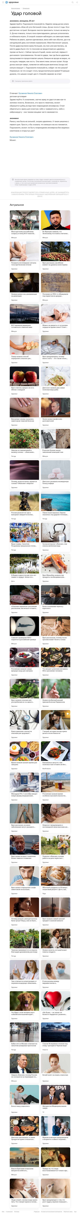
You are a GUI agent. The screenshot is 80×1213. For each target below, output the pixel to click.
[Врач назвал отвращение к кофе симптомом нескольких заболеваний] (24, 881)
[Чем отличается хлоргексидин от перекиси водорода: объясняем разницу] (24, 974)
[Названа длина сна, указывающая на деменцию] (24, 287)
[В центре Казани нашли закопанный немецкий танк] (55, 443)
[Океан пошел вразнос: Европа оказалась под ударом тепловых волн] (55, 506)
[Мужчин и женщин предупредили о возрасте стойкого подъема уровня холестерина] (55, 1130)
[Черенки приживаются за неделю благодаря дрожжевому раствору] (24, 943)
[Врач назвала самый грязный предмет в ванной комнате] (55, 912)
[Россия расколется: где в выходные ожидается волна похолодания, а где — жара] (24, 506)
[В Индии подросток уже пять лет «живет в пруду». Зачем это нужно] (24, 568)
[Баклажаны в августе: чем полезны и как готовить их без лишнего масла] (55, 756)
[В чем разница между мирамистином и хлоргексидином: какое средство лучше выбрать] (55, 974)
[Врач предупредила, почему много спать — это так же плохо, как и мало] (55, 350)
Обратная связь (68, 1211)
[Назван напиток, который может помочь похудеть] (55, 943)
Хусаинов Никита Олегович (30, 93)
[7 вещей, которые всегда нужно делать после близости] (55, 724)
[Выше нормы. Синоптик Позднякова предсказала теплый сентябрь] (24, 537)
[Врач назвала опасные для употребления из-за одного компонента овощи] (24, 693)
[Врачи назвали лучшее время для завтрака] (24, 756)
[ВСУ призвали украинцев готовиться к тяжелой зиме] (24, 318)
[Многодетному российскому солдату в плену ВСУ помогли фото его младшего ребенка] (24, 225)
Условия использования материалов (51, 1211)
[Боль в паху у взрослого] (24, 1099)
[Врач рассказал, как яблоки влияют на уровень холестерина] (55, 256)
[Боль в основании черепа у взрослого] (55, 599)
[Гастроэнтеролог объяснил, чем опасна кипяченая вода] (55, 537)
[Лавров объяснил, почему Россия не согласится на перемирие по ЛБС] (24, 1068)
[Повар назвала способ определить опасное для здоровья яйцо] (24, 350)
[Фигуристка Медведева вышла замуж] (55, 1099)
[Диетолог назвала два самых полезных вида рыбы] (55, 381)
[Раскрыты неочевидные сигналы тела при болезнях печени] (24, 256)
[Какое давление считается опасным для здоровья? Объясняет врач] (24, 724)
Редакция (37, 1211)
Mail (3, 1211)
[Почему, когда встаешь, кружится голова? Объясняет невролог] (24, 475)
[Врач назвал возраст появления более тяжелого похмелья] (24, 849)
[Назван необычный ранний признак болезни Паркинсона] (55, 693)
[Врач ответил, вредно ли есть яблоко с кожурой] (24, 381)
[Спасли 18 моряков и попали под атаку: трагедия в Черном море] (55, 1037)
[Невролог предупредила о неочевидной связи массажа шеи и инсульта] (55, 818)
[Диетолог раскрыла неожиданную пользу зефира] (55, 475)
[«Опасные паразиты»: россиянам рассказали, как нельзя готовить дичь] (24, 599)
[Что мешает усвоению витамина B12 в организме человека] (55, 662)
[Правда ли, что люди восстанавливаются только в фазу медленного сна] (55, 1162)
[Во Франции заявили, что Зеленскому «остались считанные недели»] (55, 225)
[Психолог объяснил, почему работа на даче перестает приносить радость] (55, 849)
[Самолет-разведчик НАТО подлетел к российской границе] (24, 631)
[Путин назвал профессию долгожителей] (55, 412)
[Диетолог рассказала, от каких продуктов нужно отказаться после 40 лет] (24, 1130)
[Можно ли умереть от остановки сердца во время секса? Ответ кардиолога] (55, 318)
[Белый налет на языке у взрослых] (55, 1068)
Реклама (16, 1211)
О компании (9, 1211)
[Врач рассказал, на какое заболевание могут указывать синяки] (24, 818)
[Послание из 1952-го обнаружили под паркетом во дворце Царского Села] (55, 287)
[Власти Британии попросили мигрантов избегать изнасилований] (24, 1162)
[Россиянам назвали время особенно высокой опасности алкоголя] (55, 787)
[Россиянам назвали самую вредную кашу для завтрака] (24, 662)
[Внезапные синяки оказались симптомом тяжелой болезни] (24, 412)
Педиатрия (26, 8)
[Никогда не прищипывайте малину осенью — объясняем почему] (24, 443)
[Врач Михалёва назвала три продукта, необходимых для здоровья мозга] (55, 568)
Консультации (15, 8)
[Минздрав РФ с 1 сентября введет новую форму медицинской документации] (24, 787)
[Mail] (6, 2)
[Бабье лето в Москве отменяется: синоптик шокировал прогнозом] (24, 1037)
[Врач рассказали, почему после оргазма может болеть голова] (55, 631)
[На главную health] (13, 2)
